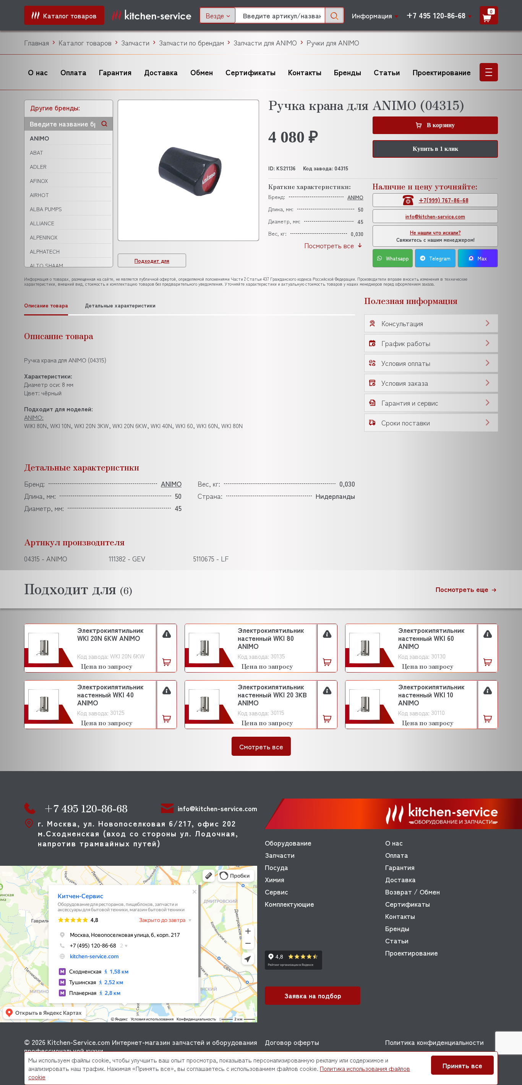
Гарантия (115, 72)
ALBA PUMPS (46, 209)
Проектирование (442, 72)
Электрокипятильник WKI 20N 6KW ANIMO (110, 634)
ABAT (36, 152)
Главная (36, 42)
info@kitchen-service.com (435, 216)
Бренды (347, 72)
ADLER (38, 166)
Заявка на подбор (312, 995)
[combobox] (217, 15)
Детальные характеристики (120, 305)
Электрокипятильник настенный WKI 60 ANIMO (431, 638)
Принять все (462, 1065)
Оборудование (288, 842)
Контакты (304, 72)
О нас (38, 72)
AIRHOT (39, 195)
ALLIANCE (42, 223)
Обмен (201, 72)
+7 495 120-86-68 (435, 15)
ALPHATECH (45, 251)
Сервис (276, 891)
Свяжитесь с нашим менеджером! (435, 236)
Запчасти (135, 42)
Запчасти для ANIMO (265, 42)
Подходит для (152, 260)
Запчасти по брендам (191, 42)
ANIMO (39, 137)
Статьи (387, 72)
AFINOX (39, 180)
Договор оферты (292, 1042)
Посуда (276, 867)
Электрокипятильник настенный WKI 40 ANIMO (110, 694)
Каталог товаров (85, 42)
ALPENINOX (43, 237)
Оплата (73, 72)
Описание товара (46, 305)
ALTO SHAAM (46, 265)
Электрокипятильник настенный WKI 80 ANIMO (271, 638)
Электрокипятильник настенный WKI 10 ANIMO (431, 694)
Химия (274, 879)
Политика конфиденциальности (434, 1042)
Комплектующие (289, 903)
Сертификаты (250, 72)
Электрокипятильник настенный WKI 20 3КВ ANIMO (272, 694)
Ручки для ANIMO (332, 42)
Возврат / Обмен (412, 891)
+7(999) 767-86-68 (444, 200)
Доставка (161, 72)
